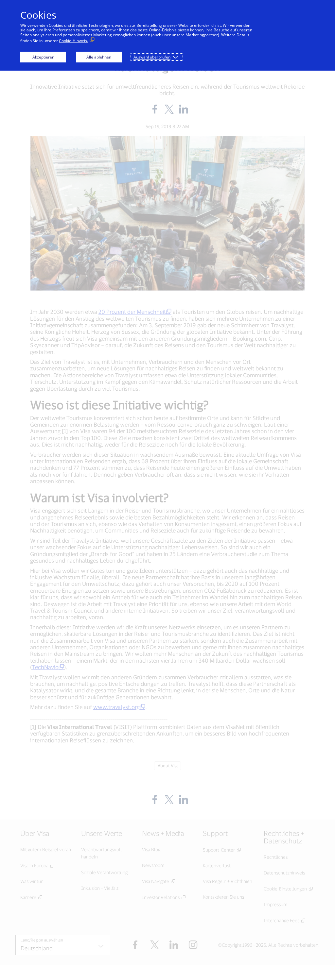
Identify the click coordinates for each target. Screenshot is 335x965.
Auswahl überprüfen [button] (151, 57)
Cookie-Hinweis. (73, 40)
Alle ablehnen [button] (98, 57)
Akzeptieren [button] (43, 57)
